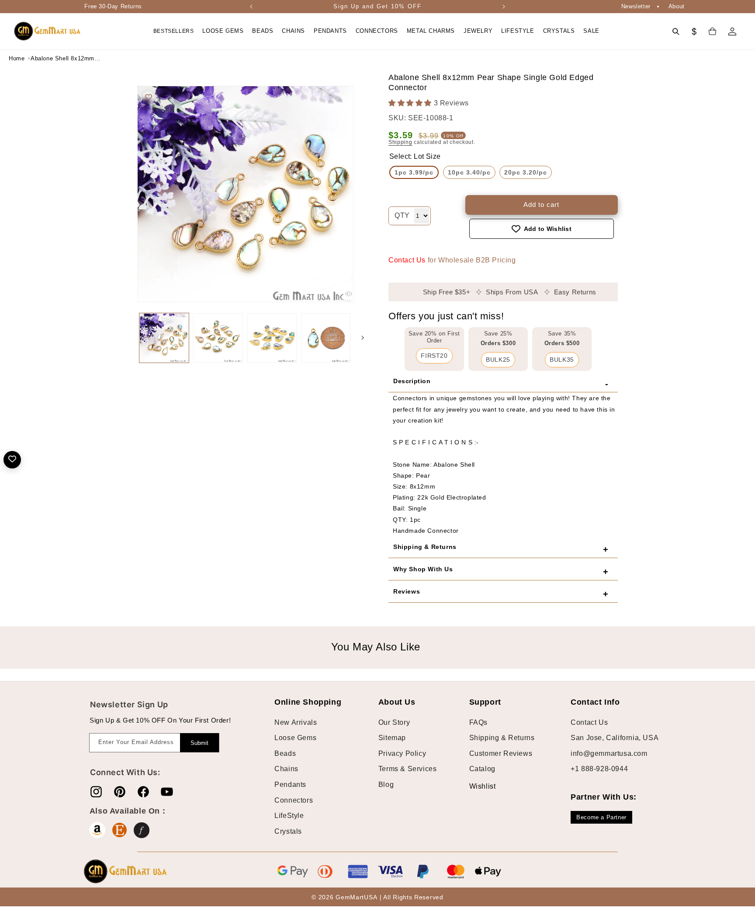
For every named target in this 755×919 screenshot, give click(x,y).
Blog (386, 784)
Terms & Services (407, 768)
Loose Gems (295, 737)
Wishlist (475, 786)
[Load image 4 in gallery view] (325, 338)
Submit (199, 743)
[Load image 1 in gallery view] (164, 338)
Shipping (400, 143)
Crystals (288, 831)
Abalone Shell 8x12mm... (52, 58)
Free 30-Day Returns (113, 6)
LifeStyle (289, 815)
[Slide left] (128, 337)
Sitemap (392, 737)
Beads (285, 753)
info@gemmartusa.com (609, 753)
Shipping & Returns (502, 737)
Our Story (394, 722)
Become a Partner (601, 817)
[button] (223, 31)
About (676, 6)
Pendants (290, 784)
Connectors (293, 800)
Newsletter (636, 6)
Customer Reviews (501, 753)
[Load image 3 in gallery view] (272, 338)
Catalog (482, 768)
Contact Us (407, 260)
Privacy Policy (402, 753)
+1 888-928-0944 (599, 768)
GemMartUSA (356, 897)
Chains (286, 768)
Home (16, 58)
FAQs (478, 722)
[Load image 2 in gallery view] (217, 338)
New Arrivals (295, 722)
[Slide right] (362, 337)
